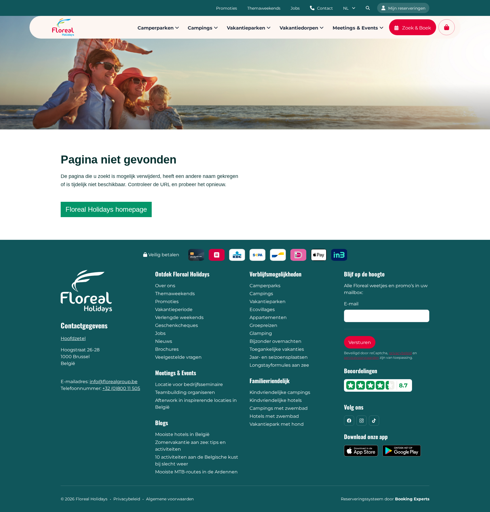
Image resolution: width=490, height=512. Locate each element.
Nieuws (163, 341)
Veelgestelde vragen (178, 357)
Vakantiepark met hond (277, 424)
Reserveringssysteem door (385, 498)
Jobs (160, 333)
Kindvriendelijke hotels (276, 400)
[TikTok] (374, 421)
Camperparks (265, 285)
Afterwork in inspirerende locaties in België (196, 404)
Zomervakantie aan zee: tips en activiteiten (190, 446)
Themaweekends (175, 293)
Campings (261, 293)
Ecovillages (262, 309)
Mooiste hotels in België (182, 434)
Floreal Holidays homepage (106, 209)
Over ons (165, 285)
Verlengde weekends (179, 317)
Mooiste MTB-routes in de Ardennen (196, 472)
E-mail (351, 304)
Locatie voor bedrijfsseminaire (189, 384)
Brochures (167, 349)
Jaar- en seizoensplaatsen (279, 357)
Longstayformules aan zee (279, 365)
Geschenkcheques (176, 325)
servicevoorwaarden (361, 357)
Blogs (161, 423)
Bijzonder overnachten (275, 341)
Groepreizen (263, 325)
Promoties (167, 301)
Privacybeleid (126, 498)
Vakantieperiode (174, 309)
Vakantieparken (268, 301)
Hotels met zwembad (274, 416)
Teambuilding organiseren (185, 392)
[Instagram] (361, 421)
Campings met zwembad (279, 408)
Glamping (261, 333)
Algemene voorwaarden (170, 498)
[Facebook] (349, 421)
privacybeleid (400, 353)
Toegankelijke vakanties (277, 349)
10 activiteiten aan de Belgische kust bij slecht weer (196, 460)
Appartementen (268, 317)
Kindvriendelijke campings (280, 392)
